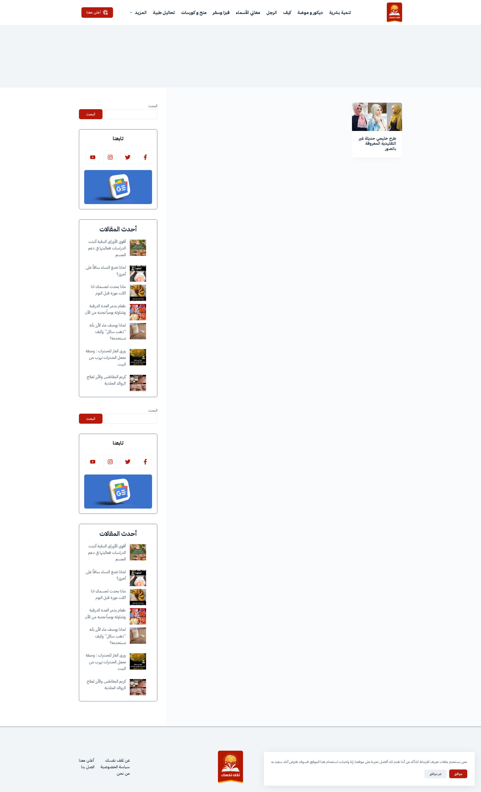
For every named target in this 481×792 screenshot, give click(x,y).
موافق (458, 773)
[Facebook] (145, 157)
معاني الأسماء (248, 12)
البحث (152, 106)
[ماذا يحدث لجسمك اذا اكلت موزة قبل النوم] (138, 293)
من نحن (123, 773)
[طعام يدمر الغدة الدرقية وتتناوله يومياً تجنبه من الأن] (138, 312)
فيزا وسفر (221, 12)
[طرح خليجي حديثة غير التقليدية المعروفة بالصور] (377, 117)
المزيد (141, 12)
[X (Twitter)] (128, 157)
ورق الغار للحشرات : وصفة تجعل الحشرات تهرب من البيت (106, 357)
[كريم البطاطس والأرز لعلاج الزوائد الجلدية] (138, 383)
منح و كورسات (193, 12)
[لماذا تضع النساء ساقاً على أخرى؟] (138, 273)
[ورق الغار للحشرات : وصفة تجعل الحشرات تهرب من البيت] (138, 357)
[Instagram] (110, 157)
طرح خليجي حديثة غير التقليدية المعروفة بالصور (377, 143)
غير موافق (435, 773)
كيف (287, 12)
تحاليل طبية (164, 12)
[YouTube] (92, 157)
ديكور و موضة (310, 12)
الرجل (271, 12)
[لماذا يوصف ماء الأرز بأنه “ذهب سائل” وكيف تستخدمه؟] (138, 331)
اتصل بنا (87, 767)
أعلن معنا (93, 12)
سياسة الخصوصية (115, 767)
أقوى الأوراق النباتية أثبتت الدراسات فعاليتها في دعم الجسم (107, 248)
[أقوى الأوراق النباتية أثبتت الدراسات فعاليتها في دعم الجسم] (138, 248)
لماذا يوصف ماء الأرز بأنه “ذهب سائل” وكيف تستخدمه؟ (107, 332)
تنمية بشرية (340, 12)
